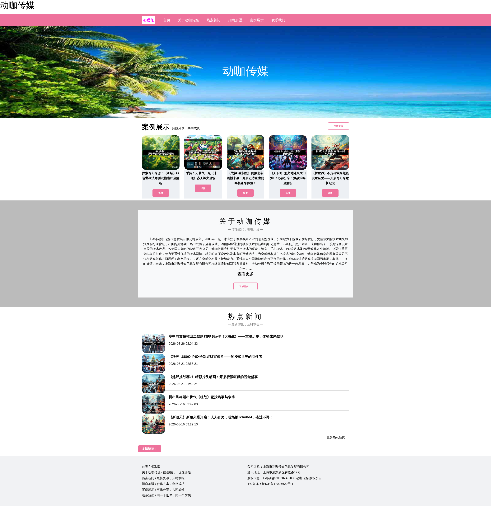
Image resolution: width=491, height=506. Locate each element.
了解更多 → (245, 286)
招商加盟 (235, 20)
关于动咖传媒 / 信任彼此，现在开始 (166, 472)
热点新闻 (214, 20)
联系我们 (278, 20)
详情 (160, 193)
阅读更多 (338, 126)
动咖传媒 (17, 5)
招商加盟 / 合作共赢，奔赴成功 (163, 483)
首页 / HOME (151, 466)
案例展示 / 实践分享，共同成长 (163, 489)
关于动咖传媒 (188, 20)
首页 (166, 20)
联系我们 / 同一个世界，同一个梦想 (166, 495)
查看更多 (245, 273)
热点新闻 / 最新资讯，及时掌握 (163, 478)
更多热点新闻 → (338, 437)
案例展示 (257, 20)
